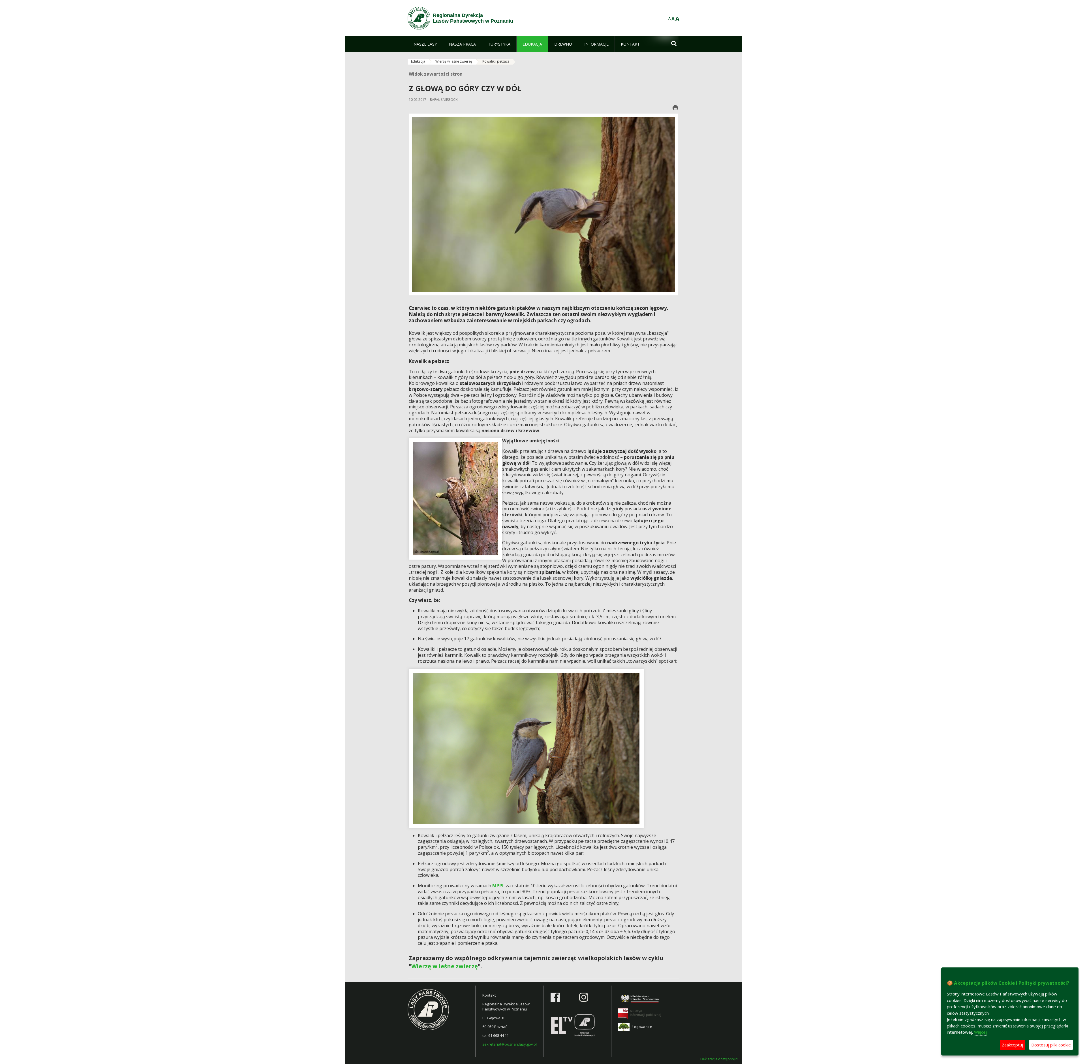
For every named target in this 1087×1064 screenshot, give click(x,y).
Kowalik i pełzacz (495, 61)
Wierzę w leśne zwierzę (453, 61)
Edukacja (418, 61)
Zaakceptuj (1012, 1045)
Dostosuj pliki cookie (1051, 1045)
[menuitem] (425, 44)
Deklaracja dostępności (719, 1059)
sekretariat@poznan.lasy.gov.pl (509, 1044)
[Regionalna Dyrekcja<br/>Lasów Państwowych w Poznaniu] (419, 18)
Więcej (980, 1032)
